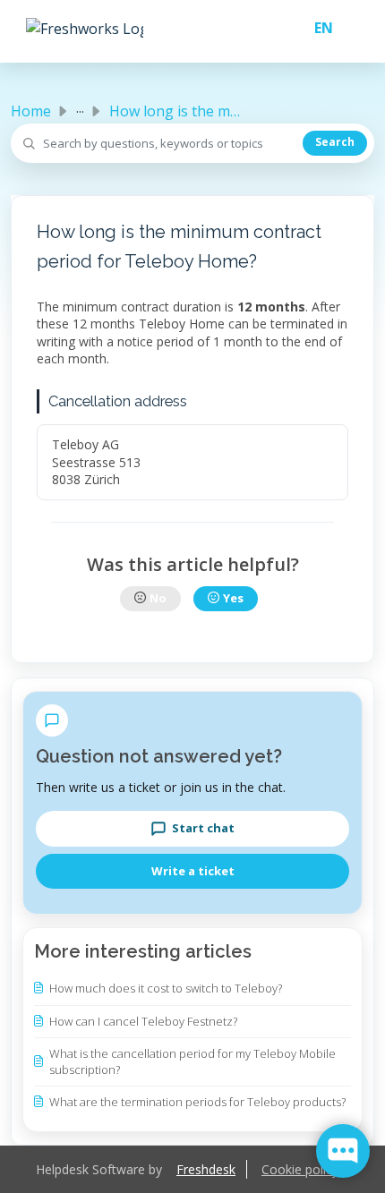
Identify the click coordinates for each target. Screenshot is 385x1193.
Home (31, 111)
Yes (233, 598)
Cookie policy (299, 1169)
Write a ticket (193, 871)
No (158, 598)
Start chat (203, 828)
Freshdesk (205, 1169)
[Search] (335, 143)
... (80, 107)
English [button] (316, 28)
